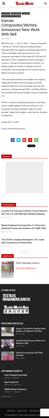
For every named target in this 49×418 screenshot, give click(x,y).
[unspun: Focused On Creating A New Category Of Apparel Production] (7, 331)
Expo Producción (11, 382)
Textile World (6, 13)
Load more (24, 252)
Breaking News (16, 13)
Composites (25, 13)
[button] (45, 3)
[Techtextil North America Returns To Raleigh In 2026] (7, 343)
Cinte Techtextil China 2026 (15, 375)
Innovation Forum (36, 411)
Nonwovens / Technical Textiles (11, 16)
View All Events (6, 396)
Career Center (22, 411)
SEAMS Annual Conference (15, 389)
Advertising (11, 411)
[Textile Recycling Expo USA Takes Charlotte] (7, 356)
